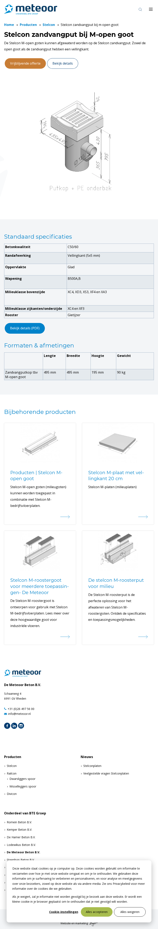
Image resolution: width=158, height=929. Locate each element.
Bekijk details (62, 63)
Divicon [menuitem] (12, 794)
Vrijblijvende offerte (25, 63)
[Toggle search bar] (140, 9)
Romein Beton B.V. (19, 822)
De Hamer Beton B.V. (21, 837)
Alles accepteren (97, 912)
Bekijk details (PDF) (25, 328)
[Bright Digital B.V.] (93, 923)
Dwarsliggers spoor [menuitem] (22, 779)
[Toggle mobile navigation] (151, 9)
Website (65, 923)
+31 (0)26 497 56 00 (21, 709)
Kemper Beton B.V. (19, 829)
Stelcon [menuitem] (12, 766)
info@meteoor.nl (19, 714)
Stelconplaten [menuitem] (92, 766)
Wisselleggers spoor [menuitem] (22, 786)
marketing (81, 923)
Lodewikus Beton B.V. (21, 845)
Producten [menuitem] (12, 757)
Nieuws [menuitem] (87, 757)
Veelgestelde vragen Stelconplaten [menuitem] (106, 773)
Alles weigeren (129, 912)
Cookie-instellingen (63, 912)
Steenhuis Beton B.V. (21, 860)
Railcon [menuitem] (11, 773)
